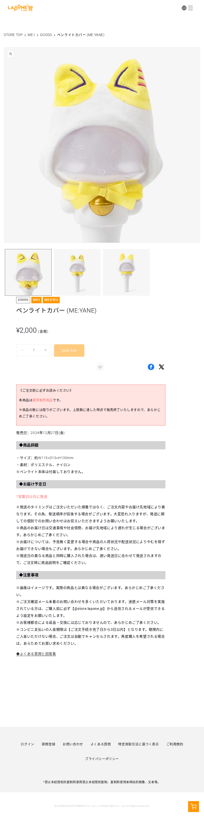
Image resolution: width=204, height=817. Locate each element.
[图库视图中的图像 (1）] (28, 272)
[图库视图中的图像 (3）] (126, 272)
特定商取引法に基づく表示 (138, 744)
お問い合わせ (73, 744)
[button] (190, 7)
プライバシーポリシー (102, 759)
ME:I (31, 35)
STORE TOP (13, 35)
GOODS (46, 35)
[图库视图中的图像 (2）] (77, 272)
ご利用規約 (174, 744)
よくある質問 (101, 744)
